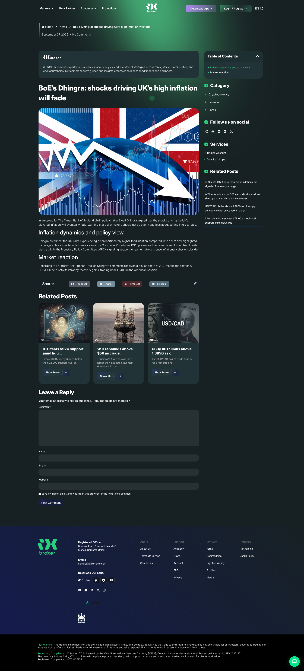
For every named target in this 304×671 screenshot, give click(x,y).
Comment (45, 407)
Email (42, 465)
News (63, 26)
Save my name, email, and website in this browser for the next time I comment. (87, 493)
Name (43, 451)
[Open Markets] (52, 9)
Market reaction (219, 72)
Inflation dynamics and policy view (230, 67)
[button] (79, 284)
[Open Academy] (95, 9)
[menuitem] (259, 8)
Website (43, 479)
